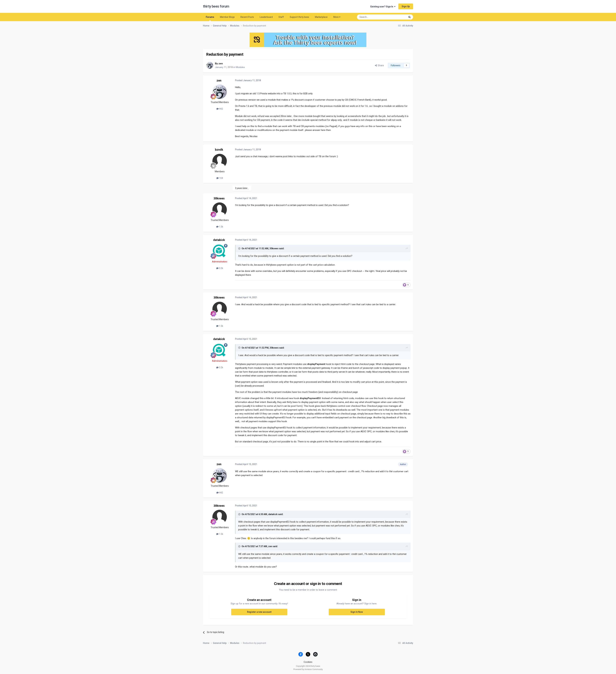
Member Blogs (227, 17)
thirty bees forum (216, 6)
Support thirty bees (299, 17)
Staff (281, 17)
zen (220, 63)
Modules (240, 67)
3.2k (220, 268)
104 (221, 178)
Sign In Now (357, 612)
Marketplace (321, 17)
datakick (219, 240)
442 (221, 108)
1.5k (220, 226)
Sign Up (406, 6)
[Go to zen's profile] (209, 65)
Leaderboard (266, 17)
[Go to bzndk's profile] (219, 161)
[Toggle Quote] (239, 248)
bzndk (219, 149)
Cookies (308, 662)
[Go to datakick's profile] (219, 251)
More (336, 17)
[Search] (409, 17)
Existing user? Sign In (382, 6)
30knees (219, 198)
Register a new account (259, 612)
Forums (210, 17)
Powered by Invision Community (308, 669)
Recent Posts (247, 17)
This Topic (397, 17)
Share (380, 65)
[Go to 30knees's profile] (219, 209)
